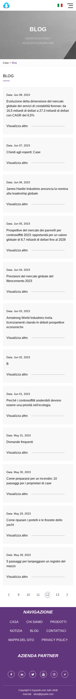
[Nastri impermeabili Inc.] (6, 5)
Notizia (16, 630)
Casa (6, 62)
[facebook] (11, 674)
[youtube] (43, 674)
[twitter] (32, 674)
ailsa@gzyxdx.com (43, 694)
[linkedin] (22, 674)
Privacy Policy (55, 640)
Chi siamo (34, 622)
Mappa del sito (21, 640)
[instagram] (54, 674)
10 (28, 594)
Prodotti (58, 622)
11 (38, 594)
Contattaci (56, 630)
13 (57, 594)
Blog (34, 630)
